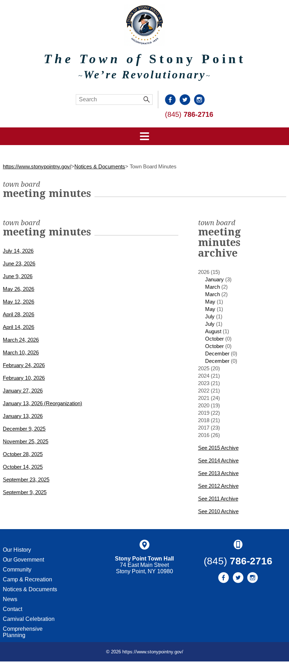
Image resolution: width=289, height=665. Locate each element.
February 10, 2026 (24, 378)
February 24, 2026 (24, 365)
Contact (12, 609)
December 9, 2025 (24, 429)
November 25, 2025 (25, 441)
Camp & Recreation (27, 579)
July (210, 316)
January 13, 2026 (23, 416)
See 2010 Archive (218, 511)
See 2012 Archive (218, 486)
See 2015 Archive (218, 448)
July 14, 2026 (18, 251)
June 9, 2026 (17, 276)
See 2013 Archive (218, 473)
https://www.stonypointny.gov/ (37, 166)
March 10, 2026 (21, 352)
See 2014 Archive (218, 460)
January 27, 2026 (23, 391)
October (214, 339)
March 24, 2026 (21, 340)
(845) (189, 114)
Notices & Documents (99, 166)
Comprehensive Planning (23, 632)
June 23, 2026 (19, 263)
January (214, 279)
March (212, 287)
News (10, 599)
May (210, 302)
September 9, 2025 (25, 492)
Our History (17, 550)
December (217, 354)
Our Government (23, 560)
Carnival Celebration (29, 619)
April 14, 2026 (18, 327)
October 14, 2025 (23, 467)
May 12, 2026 (18, 302)
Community (17, 570)
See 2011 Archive (218, 499)
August (213, 331)
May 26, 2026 (18, 289)
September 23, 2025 (26, 480)
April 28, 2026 (18, 314)
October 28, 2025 (23, 454)
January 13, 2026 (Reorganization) (42, 403)
